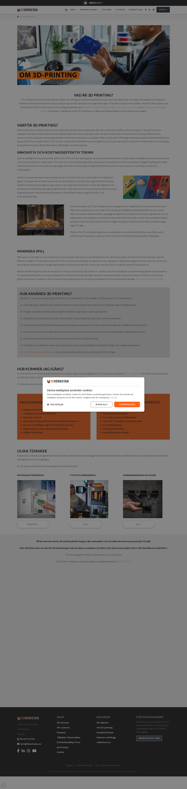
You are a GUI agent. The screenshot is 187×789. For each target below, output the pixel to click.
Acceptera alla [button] (127, 404)
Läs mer (114, 397)
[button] (55, 404)
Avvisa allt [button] (101, 404)
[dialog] (93, 394)
